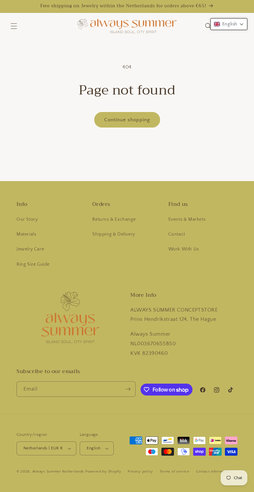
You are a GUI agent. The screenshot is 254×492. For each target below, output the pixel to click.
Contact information (213, 471)
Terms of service (175, 471)
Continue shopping (127, 120)
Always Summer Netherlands (58, 471)
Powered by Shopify (103, 471)
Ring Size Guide (33, 264)
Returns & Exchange (114, 219)
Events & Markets (187, 219)
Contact (176, 234)
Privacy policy (140, 471)
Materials (26, 234)
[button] (14, 26)
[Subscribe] (128, 389)
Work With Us (183, 249)
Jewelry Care (30, 249)
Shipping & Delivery (113, 234)
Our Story (27, 219)
